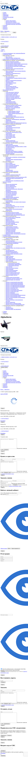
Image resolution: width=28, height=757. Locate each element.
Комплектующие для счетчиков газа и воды (15, 247)
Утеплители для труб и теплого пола (14, 278)
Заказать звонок (4, 47)
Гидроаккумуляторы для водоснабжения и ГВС (16, 177)
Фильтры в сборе (9, 81)
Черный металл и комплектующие (13, 303)
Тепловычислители (10, 250)
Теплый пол (8, 306)
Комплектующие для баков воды (13, 58)
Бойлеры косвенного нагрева (12, 61)
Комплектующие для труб (11, 275)
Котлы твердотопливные (11, 166)
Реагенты (8, 85)
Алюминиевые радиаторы (11, 226)
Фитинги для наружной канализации (14, 290)
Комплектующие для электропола (13, 309)
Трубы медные (9, 266)
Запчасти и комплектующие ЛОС (13, 174)
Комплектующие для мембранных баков (15, 180)
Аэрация (8, 79)
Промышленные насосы (11, 191)
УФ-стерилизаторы (10, 76)
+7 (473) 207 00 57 (5, 41)
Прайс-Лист (5, 14)
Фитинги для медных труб (12, 288)
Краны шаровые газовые (13, 112)
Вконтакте (7, 31)
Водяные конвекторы (10, 140)
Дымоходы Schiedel (10, 99)
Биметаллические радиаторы (12, 227)
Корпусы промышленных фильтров (14, 80)
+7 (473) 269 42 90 (5, 45)
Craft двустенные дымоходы (12, 93)
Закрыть (2, 408)
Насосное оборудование (11, 21)
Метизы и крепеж (7, 181)
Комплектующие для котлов (12, 171)
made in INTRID (4, 394)
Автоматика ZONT (7, 54)
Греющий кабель (9, 308)
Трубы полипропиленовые (12, 270)
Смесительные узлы (10, 135)
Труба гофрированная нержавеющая (14, 259)
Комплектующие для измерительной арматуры (16, 122)
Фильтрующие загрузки (11, 86)
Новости (5, 26)
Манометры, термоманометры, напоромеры (15, 119)
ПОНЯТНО (3, 755)
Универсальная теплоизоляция (12, 277)
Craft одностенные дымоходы (12, 92)
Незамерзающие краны (11, 115)
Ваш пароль (3, 494)
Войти (9, 548)
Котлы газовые (9, 163)
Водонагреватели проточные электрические (15, 66)
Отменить (9, 735)
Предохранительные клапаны (12, 222)
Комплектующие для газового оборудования (16, 201)
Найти (14, 32)
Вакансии (5, 27)
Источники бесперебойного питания (14, 242)
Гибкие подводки (9, 256)
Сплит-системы (9, 144)
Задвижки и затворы (10, 108)
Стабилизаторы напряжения (12, 243)
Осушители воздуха (10, 147)
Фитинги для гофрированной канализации (15, 285)
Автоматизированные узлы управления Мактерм (14, 53)
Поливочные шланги (10, 258)
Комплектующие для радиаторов (13, 232)
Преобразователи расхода (11, 251)
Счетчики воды (9, 245)
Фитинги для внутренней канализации (14, 284)
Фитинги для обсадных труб (12, 291)
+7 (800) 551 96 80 (5, 37)
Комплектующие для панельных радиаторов (15, 233)
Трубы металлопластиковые (12, 268)
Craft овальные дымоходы (11, 94)
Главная (5, 311)
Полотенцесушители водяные (12, 212)
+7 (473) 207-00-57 (5, 418)
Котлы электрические (10, 164)
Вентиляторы (9, 148)
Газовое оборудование (11, 20)
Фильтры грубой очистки (11, 224)
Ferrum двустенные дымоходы (12, 96)
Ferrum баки (8, 100)
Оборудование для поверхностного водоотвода (13, 59)
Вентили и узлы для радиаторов (13, 107)
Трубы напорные (9, 269)
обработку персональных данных (8, 473)
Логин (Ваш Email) (5, 493)
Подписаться (3, 735)
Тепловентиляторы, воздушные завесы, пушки (16, 146)
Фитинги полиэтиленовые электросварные (15, 297)
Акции (4, 12)
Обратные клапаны (10, 220)
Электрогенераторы (10, 240)
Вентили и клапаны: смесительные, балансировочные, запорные (14, 106)
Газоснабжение (9, 200)
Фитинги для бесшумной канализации (14, 283)
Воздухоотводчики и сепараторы (13, 217)
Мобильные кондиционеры (12, 145)
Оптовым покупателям (8, 17)
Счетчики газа (9, 246)
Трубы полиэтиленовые (11, 271)
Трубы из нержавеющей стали (12, 273)
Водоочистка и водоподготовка (13, 23)
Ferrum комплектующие (11, 102)
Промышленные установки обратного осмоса (16, 78)
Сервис (4, 19)
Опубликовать (7, 723)
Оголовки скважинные (11, 194)
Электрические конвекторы (12, 141)
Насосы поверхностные (11, 186)
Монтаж (5, 18)
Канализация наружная (13, 265)
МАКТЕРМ (5, 16)
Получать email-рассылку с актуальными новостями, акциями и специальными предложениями (13, 669)
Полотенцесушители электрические (14, 213)
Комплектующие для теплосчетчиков (14, 253)
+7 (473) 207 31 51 (13, 37)
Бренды (5, 13)
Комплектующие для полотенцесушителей (15, 214)
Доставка (5, 25)
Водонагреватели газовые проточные (14, 65)
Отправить (15, 484)
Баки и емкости (9, 84)
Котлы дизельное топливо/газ (12, 165)
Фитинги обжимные (10, 292)
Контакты (5, 28)
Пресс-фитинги (9, 298)
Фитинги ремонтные (10, 302)
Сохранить (6, 449)
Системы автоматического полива (10, 236)
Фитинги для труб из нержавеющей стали (15, 304)
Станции (8, 173)
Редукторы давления (10, 223)
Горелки (7, 168)
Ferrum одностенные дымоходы (13, 95)
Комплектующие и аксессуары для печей (15, 206)
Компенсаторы (9, 219)
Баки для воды (9, 56)
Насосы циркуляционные (11, 184)
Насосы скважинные (10, 185)
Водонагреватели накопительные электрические (16, 63)
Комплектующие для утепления (13, 279)
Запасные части (9, 67)
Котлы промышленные (11, 167)
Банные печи (9, 204)
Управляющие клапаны (11, 82)
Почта (2, 31)
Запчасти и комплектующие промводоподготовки (12, 88)
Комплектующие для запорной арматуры (15, 117)
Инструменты (9, 126)
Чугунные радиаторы (10, 231)
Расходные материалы (11, 130)
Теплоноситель (9, 128)
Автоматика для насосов (11, 192)
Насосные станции (10, 187)
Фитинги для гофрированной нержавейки (15, 286)
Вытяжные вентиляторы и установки (14, 151)
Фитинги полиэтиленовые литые (13, 296)
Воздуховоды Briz (10, 150)
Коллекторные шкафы (11, 137)
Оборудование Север (10, 134)
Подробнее (3, 420)
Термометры (8, 120)
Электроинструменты (10, 125)
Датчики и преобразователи (12, 252)
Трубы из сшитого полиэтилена (13, 272)
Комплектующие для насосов (12, 197)
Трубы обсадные (9, 260)
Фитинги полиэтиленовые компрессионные (15, 295)
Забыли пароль (4, 548)
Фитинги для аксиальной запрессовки (14, 282)
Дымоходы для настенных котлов (13, 98)
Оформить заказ (7, 472)
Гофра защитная (9, 257)
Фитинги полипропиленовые (12, 293)
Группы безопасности (10, 218)
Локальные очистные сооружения (13, 24)
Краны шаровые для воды (14, 111)
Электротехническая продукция (13, 127)
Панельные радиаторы (11, 229)
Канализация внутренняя (14, 263)
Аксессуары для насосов (11, 193)
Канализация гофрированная (14, 264)
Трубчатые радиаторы (10, 230)
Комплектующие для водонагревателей (14, 68)
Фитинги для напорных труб (12, 289)
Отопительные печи (10, 205)
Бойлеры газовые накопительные (13, 62)
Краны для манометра (10, 121)
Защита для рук (9, 238)
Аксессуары (8, 138)
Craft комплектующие (10, 101)
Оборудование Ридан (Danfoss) (10, 198)
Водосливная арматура (8, 89)
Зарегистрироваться (16, 548)
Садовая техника (7, 234)
